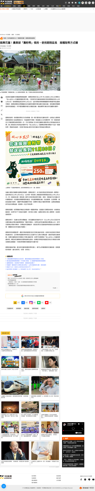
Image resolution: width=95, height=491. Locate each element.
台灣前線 (38, 9)
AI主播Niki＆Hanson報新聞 (58, 9)
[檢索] (89, 3)
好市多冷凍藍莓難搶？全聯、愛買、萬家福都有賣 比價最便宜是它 (29, 435)
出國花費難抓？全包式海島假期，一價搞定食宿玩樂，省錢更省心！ (49, 416)
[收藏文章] (1, 118)
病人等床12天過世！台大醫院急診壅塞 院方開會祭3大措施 (29, 415)
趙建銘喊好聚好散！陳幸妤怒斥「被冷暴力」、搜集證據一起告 (49, 370)
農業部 (43, 308)
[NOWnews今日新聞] (6, 2)
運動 (38, 6)
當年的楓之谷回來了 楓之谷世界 (9, 369)
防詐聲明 (34, 475)
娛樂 (34, 6)
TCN (32, 9)
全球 (43, 6)
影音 (64, 6)
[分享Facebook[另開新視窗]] (1, 97)
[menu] (1, 5)
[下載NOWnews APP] (86, 3)
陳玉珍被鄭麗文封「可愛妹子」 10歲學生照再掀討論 (10, 350)
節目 (69, 6)
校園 (78, 6)
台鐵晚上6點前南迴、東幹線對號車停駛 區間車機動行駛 (14, 397)
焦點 (14, 6)
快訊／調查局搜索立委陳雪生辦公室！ (29, 370)
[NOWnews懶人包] (82, 3)
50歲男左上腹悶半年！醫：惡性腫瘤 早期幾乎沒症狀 (45, 462)
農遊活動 (26, 308)
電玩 (57, 6)
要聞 (24, 6)
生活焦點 (17, 34)
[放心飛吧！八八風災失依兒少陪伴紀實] (19, 2)
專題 (29, 6)
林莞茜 (4, 46)
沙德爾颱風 (7, 6)
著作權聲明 (34, 482)
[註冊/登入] (93, 3)
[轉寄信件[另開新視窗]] (1, 106)
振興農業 (18, 308)
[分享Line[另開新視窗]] (1, 101)
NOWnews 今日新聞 (5, 34)
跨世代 (25, 9)
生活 (53, 6)
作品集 (54, 288)
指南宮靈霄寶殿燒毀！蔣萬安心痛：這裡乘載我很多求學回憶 (29, 350)
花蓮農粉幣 (10, 308)
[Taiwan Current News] (79, 3)
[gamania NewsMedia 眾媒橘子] (86, 488)
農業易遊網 (35, 308)
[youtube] (75, 2)
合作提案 (58, 480)
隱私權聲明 (34, 480)
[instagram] (69, 2)
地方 (73, 6)
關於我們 (58, 478)
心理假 (46, 9)
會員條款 (58, 475)
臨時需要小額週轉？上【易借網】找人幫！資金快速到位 (45, 397)
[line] (72, 2)
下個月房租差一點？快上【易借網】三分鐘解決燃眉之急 (49, 350)
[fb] (66, 2)
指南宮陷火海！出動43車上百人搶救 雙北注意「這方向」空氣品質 (9, 416)
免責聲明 (34, 478)
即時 (19, 6)
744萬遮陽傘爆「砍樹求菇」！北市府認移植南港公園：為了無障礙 (10, 436)
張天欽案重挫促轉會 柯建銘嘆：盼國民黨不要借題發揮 (15, 462)
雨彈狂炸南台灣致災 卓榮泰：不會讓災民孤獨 (49, 435)
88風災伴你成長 (16, 9)
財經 (48, 6)
